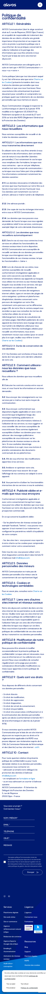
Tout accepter (10, 984)
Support (28, 952)
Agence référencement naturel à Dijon (12, 929)
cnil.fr (37, 747)
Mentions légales (31, 956)
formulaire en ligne (27, 779)
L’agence (28, 913)
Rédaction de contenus (12, 937)
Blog (26, 947)
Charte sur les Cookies (12, 341)
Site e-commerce (10, 922)
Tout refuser (24, 984)
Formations (29, 922)
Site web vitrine (9, 917)
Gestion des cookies (32, 965)
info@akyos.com (23, 558)
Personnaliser (10, 988)
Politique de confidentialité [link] (29, 988)
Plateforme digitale (11, 913)
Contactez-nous (31, 917)
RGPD (27, 961)
